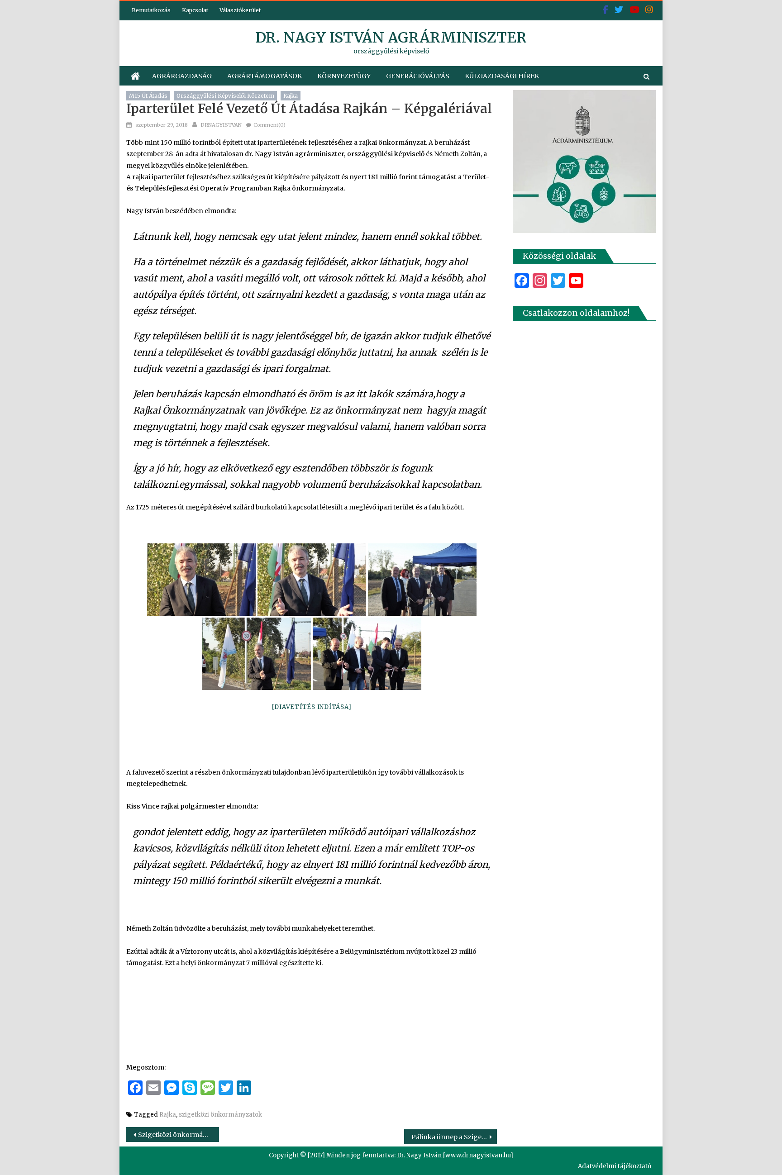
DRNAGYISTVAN (221, 125)
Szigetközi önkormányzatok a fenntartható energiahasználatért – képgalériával (178, 1135)
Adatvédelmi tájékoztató (614, 1166)
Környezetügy (344, 76)
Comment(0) (269, 125)
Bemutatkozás (151, 10)
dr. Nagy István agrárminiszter (391, 38)
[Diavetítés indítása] (312, 707)
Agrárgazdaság (182, 76)
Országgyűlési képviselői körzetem (225, 95)
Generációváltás (417, 76)
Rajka (290, 95)
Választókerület (240, 10)
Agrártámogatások (264, 76)
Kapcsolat (195, 10)
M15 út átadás (148, 95)
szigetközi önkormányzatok (220, 1114)
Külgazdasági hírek (502, 76)
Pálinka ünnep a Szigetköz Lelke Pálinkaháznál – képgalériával (454, 1137)
